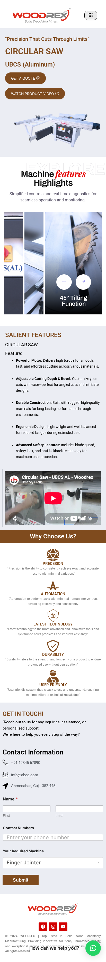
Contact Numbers (18, 828)
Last (59, 815)
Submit (21, 880)
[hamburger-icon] (90, 15)
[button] (93, 948)
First (6, 815)
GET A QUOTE (23, 78)
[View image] (64, 282)
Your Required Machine (23, 851)
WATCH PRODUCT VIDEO (32, 93)
